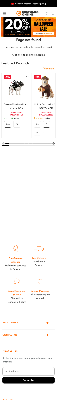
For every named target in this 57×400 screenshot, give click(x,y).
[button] (7, 143)
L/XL (17, 124)
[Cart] (52, 13)
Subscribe (28, 380)
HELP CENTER (10, 322)
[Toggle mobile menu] (4, 13)
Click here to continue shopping (28, 54)
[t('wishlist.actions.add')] (27, 76)
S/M (8, 124)
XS (37, 124)
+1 (44, 132)
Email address (12, 371)
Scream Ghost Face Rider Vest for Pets (16, 104)
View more (48, 68)
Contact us (9, 335)
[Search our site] (46, 13)
